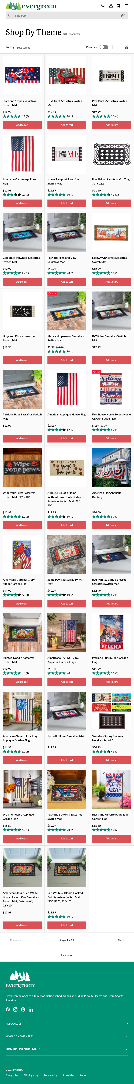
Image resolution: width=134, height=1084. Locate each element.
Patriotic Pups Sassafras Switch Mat (22, 416)
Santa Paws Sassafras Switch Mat (65, 581)
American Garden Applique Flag (19, 181)
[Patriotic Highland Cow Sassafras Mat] (66, 232)
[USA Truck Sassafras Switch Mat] (66, 75)
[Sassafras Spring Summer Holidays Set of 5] (111, 711)
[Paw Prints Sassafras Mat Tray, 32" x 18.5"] (111, 154)
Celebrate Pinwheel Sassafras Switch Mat (21, 259)
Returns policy (50, 1075)
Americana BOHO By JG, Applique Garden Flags (63, 659)
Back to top (67, 955)
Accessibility (68, 1075)
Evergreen (17, 1069)
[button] (118, 6)
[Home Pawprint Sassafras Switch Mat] (66, 154)
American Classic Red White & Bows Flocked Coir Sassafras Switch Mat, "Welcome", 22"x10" (22, 899)
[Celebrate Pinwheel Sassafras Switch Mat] (22, 232)
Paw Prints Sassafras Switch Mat (109, 103)
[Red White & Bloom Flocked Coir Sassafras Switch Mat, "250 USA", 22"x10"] (66, 867)
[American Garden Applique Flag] (22, 154)
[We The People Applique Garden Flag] (22, 789)
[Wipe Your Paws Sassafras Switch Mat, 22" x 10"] (22, 467)
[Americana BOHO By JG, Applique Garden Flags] (66, 632)
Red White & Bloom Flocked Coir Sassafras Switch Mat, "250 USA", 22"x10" (65, 897)
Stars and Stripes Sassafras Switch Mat (19, 103)
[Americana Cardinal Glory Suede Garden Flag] (22, 554)
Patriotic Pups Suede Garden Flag (110, 659)
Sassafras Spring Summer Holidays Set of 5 (107, 738)
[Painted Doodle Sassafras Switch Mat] (22, 632)
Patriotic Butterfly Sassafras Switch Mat (64, 816)
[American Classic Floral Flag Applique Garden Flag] (22, 711)
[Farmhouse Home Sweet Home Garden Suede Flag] (111, 389)
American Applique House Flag (66, 414)
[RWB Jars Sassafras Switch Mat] (111, 311)
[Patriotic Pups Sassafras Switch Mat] (22, 389)
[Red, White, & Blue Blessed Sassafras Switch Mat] (111, 554)
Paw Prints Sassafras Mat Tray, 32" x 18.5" (111, 181)
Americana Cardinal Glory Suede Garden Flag (19, 581)
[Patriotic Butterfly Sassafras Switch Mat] (66, 789)
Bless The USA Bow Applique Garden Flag (110, 816)
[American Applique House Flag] (66, 389)
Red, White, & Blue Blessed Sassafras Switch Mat (109, 581)
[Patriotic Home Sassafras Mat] (66, 711)
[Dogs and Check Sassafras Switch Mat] (22, 311)
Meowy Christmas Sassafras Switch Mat (109, 259)
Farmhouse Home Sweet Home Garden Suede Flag (111, 416)
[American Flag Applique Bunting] (111, 467)
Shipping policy (31, 1075)
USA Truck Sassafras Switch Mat (64, 103)
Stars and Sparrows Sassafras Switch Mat (65, 338)
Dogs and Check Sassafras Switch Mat (19, 338)
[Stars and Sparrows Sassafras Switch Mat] (66, 311)
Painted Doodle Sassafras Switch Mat (18, 659)
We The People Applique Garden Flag (18, 816)
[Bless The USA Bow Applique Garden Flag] (111, 789)
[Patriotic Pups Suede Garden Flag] (111, 632)
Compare (91, 47)
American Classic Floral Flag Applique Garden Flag (20, 738)
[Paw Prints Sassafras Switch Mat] (111, 75)
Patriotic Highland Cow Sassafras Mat (61, 259)
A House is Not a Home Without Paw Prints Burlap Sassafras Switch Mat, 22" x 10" (64, 499)
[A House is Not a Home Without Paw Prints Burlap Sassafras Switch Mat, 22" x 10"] (66, 467)
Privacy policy (12, 1075)
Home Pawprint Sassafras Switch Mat (63, 181)
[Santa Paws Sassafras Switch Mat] (66, 554)
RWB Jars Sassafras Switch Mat (109, 338)
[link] (26, 940)
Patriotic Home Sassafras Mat (65, 736)
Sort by (10, 47)
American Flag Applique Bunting (106, 495)
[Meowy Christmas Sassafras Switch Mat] (111, 232)
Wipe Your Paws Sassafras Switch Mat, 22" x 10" (19, 495)
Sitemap (83, 1075)
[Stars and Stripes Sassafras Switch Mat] (22, 75)
